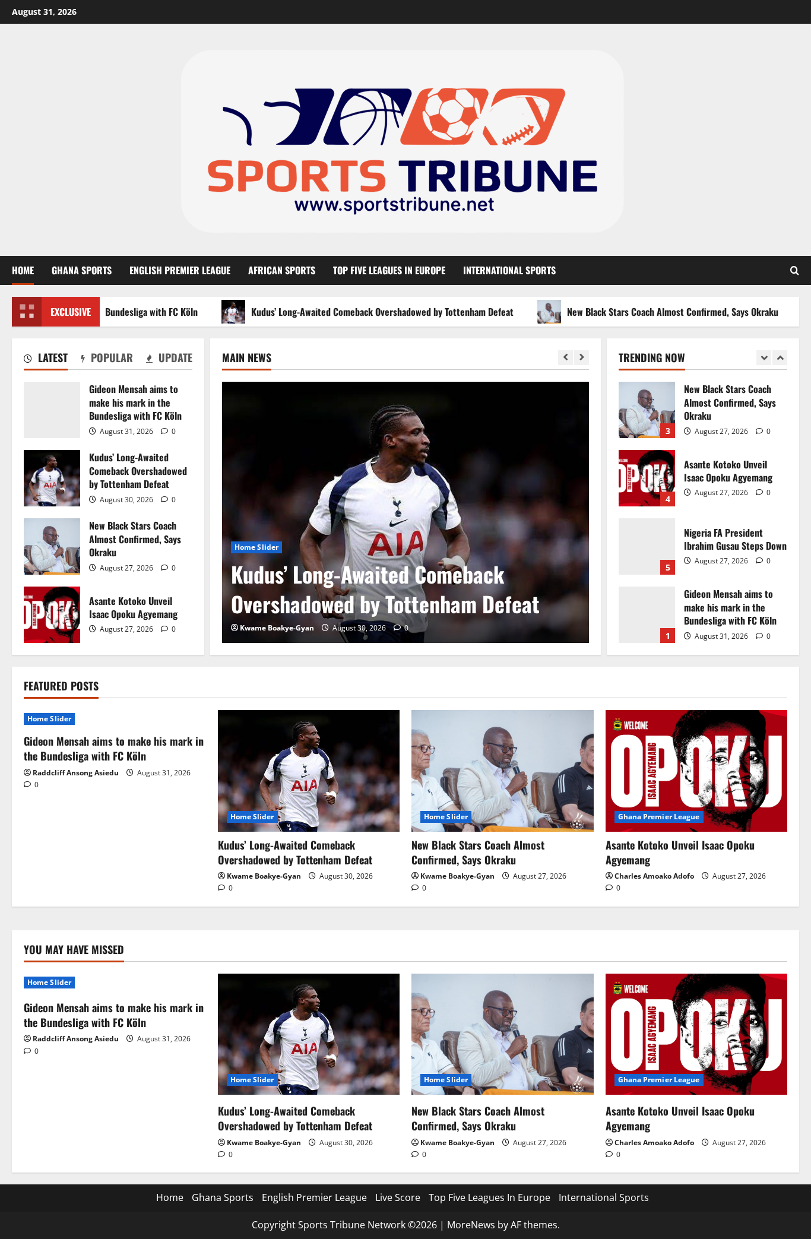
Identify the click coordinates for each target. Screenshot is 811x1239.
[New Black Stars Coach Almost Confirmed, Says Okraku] (502, 770)
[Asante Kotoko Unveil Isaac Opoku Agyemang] (697, 770)
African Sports (281, 270)
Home (23, 270)
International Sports (509, 270)
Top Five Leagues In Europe (489, 1197)
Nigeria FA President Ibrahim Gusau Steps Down (647, 546)
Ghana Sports (82, 270)
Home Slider (256, 547)
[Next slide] (581, 357)
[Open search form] (794, 270)
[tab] (46, 359)
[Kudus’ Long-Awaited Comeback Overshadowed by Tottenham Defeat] (405, 512)
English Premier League (179, 270)
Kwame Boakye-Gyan (277, 628)
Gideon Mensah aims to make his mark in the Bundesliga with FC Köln (52, 410)
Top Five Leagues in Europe (389, 270)
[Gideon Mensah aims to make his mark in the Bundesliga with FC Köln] (115, 719)
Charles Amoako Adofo (654, 876)
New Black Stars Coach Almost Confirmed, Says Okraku (640, 312)
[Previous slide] (565, 357)
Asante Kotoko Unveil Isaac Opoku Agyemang (52, 615)
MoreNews (471, 1224)
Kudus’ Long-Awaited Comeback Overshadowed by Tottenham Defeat (349, 312)
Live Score (397, 1197)
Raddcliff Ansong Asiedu (76, 773)
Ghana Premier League (659, 817)
